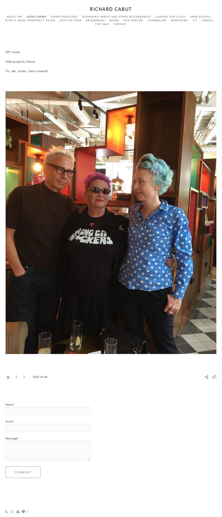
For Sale (102, 24)
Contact (120, 24)
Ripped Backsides (64, 17)
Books (114, 20)
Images (207, 20)
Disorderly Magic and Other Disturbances (116, 17)
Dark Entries (200, 17)
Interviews (180, 20)
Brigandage (95, 20)
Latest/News (37, 17)
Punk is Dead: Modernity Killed (30, 20)
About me (14, 17)
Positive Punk (71, 20)
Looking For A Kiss (170, 17)
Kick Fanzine (133, 20)
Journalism (157, 20)
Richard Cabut (111, 9)
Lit (195, 20)
